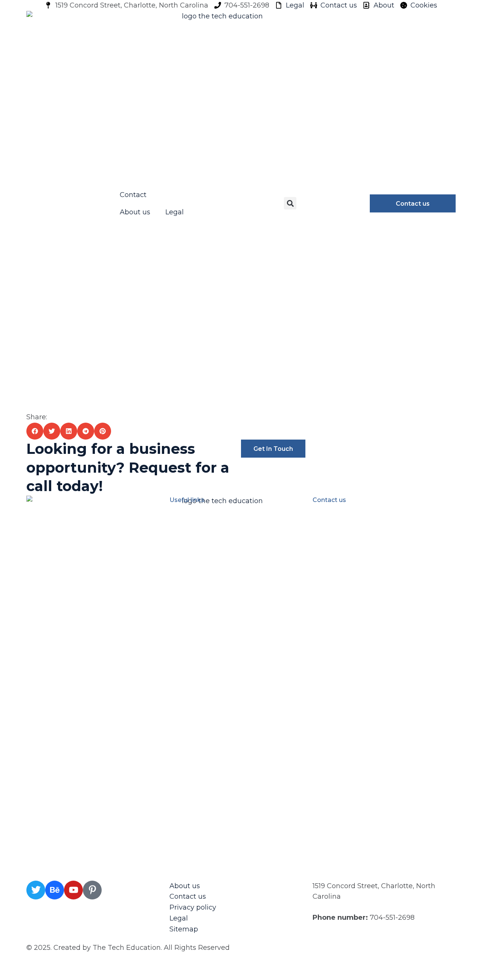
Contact (133, 195)
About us (135, 212)
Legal (174, 212)
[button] (290, 203)
